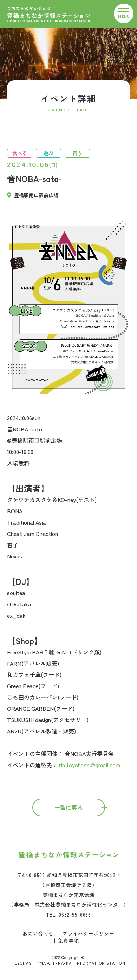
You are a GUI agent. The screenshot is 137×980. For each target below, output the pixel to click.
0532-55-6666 (75, 914)
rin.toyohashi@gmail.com (89, 765)
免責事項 (68, 940)
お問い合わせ (38, 933)
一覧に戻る (68, 807)
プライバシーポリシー (89, 933)
